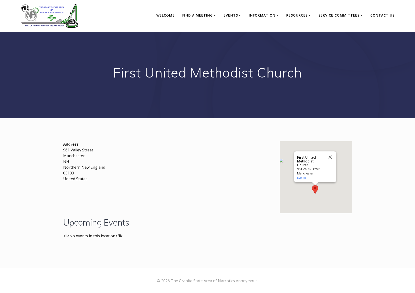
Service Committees (339, 15)
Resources (297, 15)
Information (262, 15)
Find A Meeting (197, 15)
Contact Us (382, 15)
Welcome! (166, 15)
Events (231, 15)
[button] (315, 189)
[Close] (330, 157)
